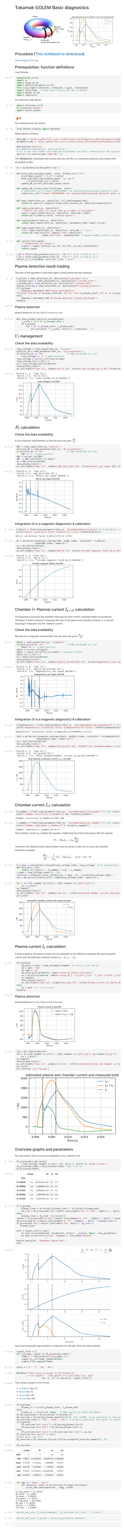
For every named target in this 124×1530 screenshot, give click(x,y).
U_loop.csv (24, 1388)
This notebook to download (59, 54)
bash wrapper (22, 60)
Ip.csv (22, 1395)
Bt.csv (22, 1391)
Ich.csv (22, 1398)
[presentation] (17, 336)
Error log (34, 60)
